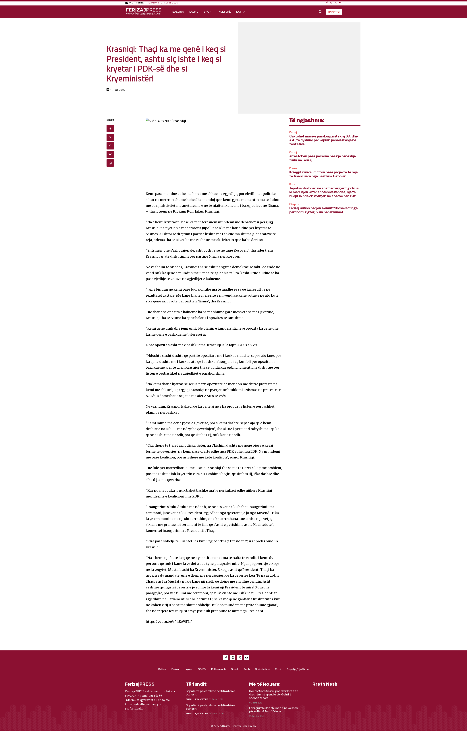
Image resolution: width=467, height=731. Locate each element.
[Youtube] (340, 3)
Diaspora (294, 204)
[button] (320, 11)
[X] (335, 3)
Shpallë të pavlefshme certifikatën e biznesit (210, 692)
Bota (292, 184)
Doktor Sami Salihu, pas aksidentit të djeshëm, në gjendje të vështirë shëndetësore (273, 694)
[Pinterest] (110, 145)
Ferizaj (293, 132)
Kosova (293, 168)
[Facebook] (327, 3)
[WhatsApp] (110, 163)
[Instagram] (331, 3)
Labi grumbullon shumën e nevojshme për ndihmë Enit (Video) (274, 709)
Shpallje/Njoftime (197, 699)
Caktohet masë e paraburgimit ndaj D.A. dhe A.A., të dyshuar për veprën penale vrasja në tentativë (323, 140)
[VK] (110, 154)
